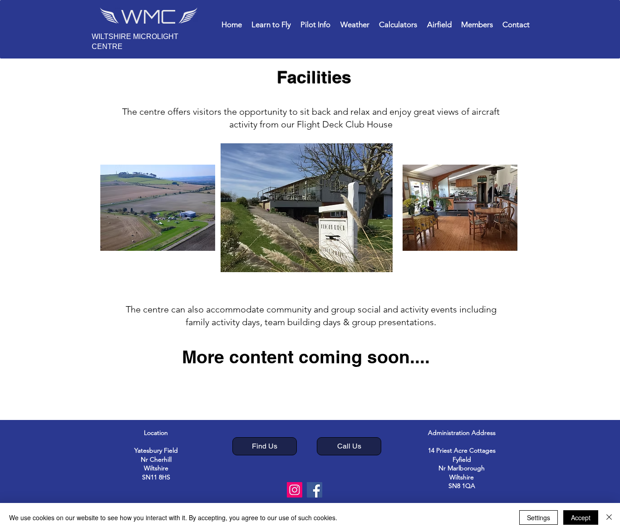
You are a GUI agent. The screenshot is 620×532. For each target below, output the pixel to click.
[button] (270, 24)
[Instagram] (294, 490)
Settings (538, 517)
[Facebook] (314, 490)
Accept (580, 517)
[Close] (609, 517)
